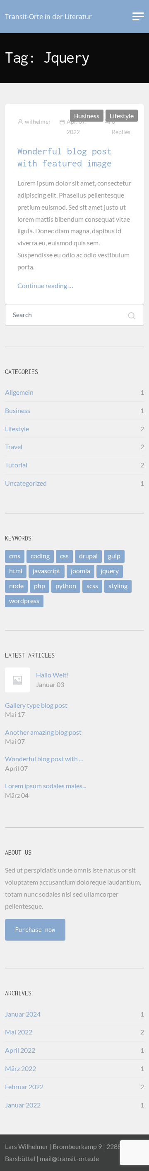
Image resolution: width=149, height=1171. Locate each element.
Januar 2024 (23, 1014)
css (64, 556)
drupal (88, 556)
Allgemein (19, 392)
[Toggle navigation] (138, 16)
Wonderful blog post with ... (44, 759)
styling (117, 585)
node (16, 585)
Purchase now (35, 929)
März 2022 (20, 1068)
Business (86, 116)
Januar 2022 (23, 1105)
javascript (46, 570)
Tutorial (16, 465)
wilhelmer (38, 121)
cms (14, 556)
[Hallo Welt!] (20, 679)
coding (40, 556)
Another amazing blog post (43, 732)
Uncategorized (26, 483)
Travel (13, 446)
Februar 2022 (24, 1086)
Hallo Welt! (52, 675)
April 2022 (20, 1050)
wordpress (24, 600)
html (15, 570)
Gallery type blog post (36, 705)
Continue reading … (45, 285)
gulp (114, 556)
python (65, 585)
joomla (80, 570)
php (39, 585)
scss (92, 585)
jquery (110, 570)
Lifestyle (122, 116)
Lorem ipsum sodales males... (45, 786)
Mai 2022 (18, 1032)
